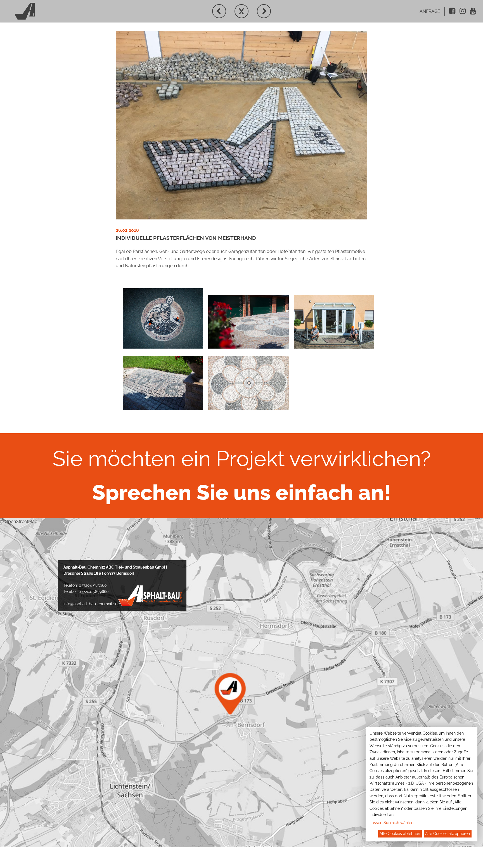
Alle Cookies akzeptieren (447, 833)
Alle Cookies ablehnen (400, 833)
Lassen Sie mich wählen (391, 822)
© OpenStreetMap (18, 521)
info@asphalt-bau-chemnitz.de (91, 604)
